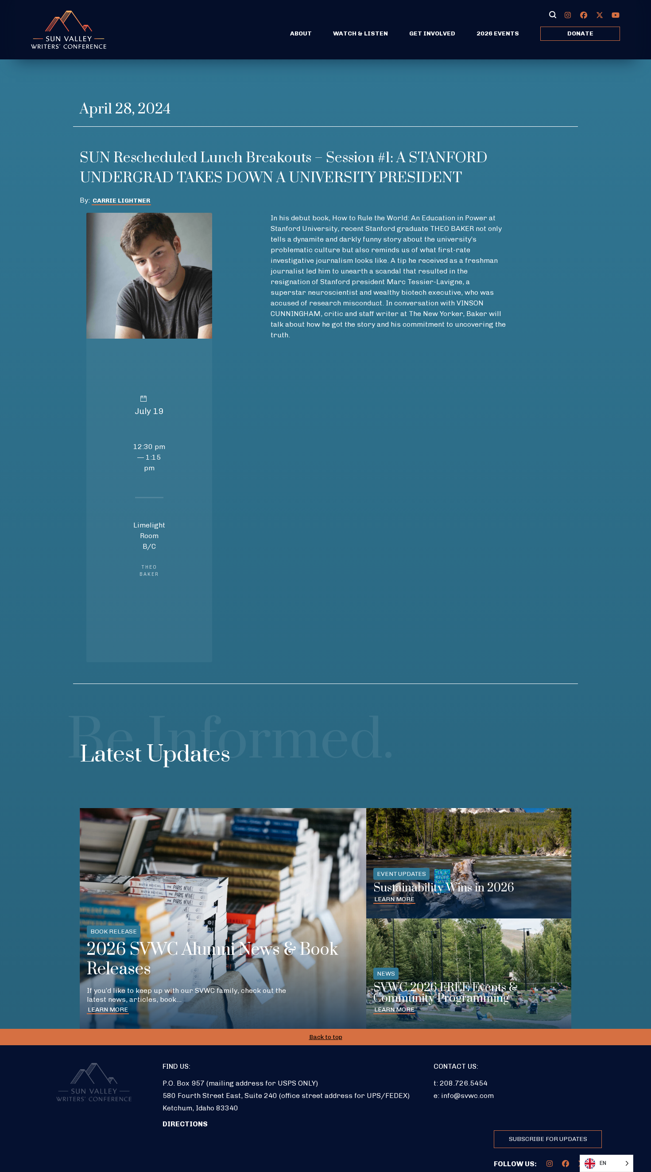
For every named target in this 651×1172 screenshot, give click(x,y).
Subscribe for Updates (548, 1139)
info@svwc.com (467, 1095)
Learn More (108, 1009)
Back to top (325, 1037)
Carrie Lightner (121, 200)
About (301, 33)
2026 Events (498, 33)
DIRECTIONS (185, 1124)
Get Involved (432, 33)
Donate (580, 33)
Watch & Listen (360, 33)
